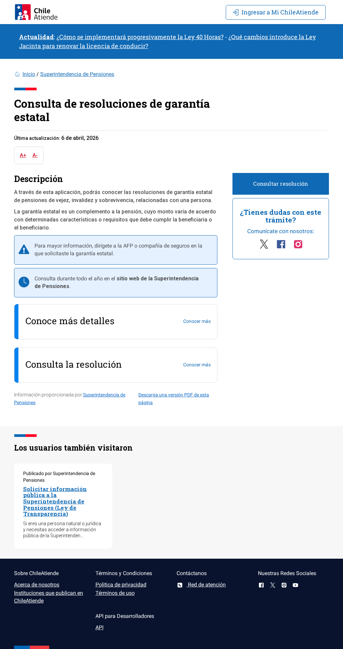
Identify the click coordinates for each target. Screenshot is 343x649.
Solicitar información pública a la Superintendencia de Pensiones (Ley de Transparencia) (55, 501)
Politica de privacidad (120, 584)
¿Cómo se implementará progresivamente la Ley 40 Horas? (140, 37)
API (99, 627)
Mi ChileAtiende (280, 12)
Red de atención (206, 584)
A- (35, 155)
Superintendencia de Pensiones (77, 74)
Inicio (28, 74)
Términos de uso (115, 593)
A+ (23, 155)
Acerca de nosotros (36, 584)
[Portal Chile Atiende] (36, 12)
